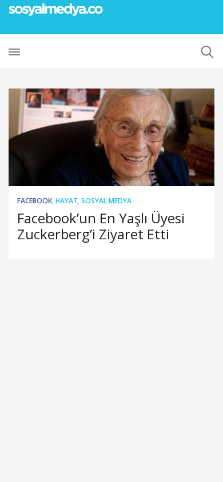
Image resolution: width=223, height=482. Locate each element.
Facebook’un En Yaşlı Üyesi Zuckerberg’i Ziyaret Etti (101, 225)
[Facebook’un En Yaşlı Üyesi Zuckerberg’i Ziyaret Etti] (111, 137)
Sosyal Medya (106, 201)
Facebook (34, 201)
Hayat (66, 201)
